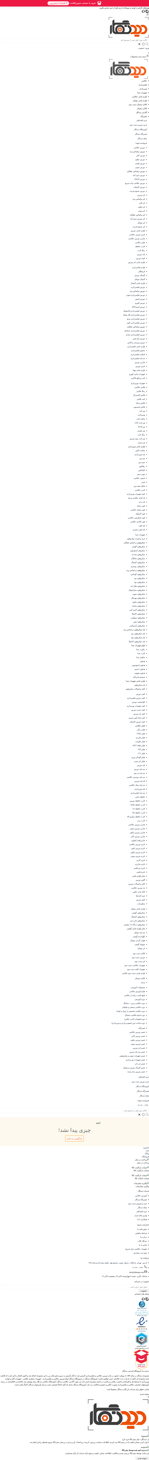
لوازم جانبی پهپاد (138, 370)
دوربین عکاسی (139, 148)
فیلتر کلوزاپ (140, 742)
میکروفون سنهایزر (138, 618)
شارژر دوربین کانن (138, 836)
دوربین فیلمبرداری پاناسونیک (134, 311)
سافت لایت (140, 419)
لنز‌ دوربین (141, 195)
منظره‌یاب (141, 904)
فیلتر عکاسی (140, 242)
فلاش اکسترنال (139, 395)
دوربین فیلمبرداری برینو (136, 319)
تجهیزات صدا (140, 535)
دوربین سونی (140, 167)
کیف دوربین (140, 258)
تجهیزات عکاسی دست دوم (134, 965)
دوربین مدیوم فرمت (137, 191)
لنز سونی (141, 211)
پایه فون (142, 526)
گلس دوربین (140, 880)
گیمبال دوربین (139, 275)
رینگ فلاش (141, 391)
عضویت (144, 1291)
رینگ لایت (141, 250)
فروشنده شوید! (141, 143)
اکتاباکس (141, 470)
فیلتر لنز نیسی (139, 761)
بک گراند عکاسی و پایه (136, 498)
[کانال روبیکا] (143, 11)
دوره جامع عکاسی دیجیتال (135, 1015)
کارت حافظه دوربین (137, 801)
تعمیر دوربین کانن (138, 1036)
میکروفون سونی (138, 594)
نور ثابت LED (140, 423)
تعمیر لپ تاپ (140, 1064)
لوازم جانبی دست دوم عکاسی (133, 973)
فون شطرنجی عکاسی (136, 518)
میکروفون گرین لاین (137, 610)
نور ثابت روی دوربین (137, 439)
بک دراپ (142, 502)
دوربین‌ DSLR (140, 179)
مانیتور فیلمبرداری (138, 350)
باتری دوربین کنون (138, 848)
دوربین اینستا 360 (138, 307)
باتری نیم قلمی (139, 868)
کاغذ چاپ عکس (139, 892)
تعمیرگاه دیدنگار (141, 134)
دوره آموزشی (140, 999)
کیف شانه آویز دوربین (137, 718)
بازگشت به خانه (74, 1138)
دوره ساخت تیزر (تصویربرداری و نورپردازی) (128, 1023)
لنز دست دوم (140, 961)
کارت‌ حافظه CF (138, 809)
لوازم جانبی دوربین (138, 231)
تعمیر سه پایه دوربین (137, 1052)
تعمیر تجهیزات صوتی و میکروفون (132, 1056)
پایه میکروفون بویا (138, 638)
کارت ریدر (141, 821)
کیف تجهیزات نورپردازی (136, 494)
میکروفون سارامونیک (137, 590)
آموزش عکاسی (141, 1196)
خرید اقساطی (141, 120)
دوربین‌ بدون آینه (139, 175)
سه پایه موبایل (139, 933)
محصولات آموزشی (138, 987)
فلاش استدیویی (139, 407)
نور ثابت (142, 411)
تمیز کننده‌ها (140, 896)
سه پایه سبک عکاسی (137, 785)
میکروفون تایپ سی (137, 921)
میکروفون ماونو (139, 602)
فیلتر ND (141, 749)
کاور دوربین (140, 900)
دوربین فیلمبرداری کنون (136, 323)
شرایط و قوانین (141, 1233)
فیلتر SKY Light (139, 745)
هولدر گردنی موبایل (137, 940)
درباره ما (143, 1237)
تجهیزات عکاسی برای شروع (136, 1249)
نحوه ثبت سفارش (140, 1253)
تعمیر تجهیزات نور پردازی (135, 1060)
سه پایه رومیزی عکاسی (136, 777)
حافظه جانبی (140, 797)
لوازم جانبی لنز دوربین (136, 262)
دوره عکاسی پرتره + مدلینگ (134, 1003)
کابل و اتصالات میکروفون (135, 689)
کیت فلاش (141, 399)
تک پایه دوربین (139, 781)
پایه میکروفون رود (138, 634)
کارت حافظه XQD (137, 805)
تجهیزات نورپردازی (138, 383)
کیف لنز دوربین (139, 714)
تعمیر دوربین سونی (137, 1044)
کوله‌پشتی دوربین (138, 702)
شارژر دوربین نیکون (137, 832)
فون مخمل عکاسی (137, 510)
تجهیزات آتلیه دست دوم (136, 969)
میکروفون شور (139, 622)
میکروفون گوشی (138, 547)
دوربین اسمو (140, 299)
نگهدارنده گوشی (139, 936)
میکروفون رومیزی (138, 566)
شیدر (143, 482)
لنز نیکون (141, 207)
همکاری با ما (142, 1219)
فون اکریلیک (140, 514)
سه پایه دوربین (139, 769)
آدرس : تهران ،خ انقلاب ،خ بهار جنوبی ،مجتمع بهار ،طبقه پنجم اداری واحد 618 (118, 1263)
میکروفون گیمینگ (138, 562)
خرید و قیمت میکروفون (136, 539)
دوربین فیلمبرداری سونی (135, 295)
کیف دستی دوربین (138, 710)
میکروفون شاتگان (138, 558)
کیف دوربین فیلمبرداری (136, 698)
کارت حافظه (140, 246)
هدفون (142, 661)
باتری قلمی (140, 872)
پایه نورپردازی (139, 454)
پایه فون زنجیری (139, 530)
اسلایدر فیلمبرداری (138, 354)
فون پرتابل (141, 506)
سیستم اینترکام (139, 677)
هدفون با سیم (140, 669)
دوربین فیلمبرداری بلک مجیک (134, 315)
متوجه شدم (142, 1458)
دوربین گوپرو (140, 303)
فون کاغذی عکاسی (137, 522)
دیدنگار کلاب (142, 1241)
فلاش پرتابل (140, 403)
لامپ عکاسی (140, 490)
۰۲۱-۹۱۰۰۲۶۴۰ (138, 1268)
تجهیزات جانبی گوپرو (137, 374)
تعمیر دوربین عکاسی (137, 1032)
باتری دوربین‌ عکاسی (137, 235)
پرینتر (143, 982)
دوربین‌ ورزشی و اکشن (136, 343)
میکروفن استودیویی (137, 550)
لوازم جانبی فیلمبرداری (136, 346)
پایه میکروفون (139, 685)
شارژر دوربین (140, 362)
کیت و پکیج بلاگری (138, 378)
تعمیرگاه (142, 1028)
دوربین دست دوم (138, 957)
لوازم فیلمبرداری (138, 267)
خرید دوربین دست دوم (138, 125)
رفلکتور (142, 466)
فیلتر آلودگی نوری (138, 757)
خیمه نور (141, 462)
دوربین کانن (140, 155)
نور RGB (141, 427)
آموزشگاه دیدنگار (140, 129)
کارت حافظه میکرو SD (136, 817)
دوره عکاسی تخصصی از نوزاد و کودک (130, 1011)
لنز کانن (142, 203)
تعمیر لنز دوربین (139, 1048)
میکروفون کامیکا (138, 614)
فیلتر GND (141, 734)
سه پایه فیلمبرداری (137, 358)
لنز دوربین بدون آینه (137, 219)
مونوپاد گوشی (139, 944)
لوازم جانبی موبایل (138, 909)
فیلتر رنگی (141, 730)
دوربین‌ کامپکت (139, 187)
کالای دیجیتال (140, 978)
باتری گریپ (140, 860)
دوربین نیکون (140, 159)
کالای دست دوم (139, 953)
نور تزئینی (141, 443)
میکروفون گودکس (138, 574)
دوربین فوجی (140, 163)
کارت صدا (141, 653)
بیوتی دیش (141, 474)
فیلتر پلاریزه (140, 738)
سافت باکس (140, 450)
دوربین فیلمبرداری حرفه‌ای (134, 331)
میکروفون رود (139, 578)
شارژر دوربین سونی (137, 829)
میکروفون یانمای (138, 606)
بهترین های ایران (140, 1215)
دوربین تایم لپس (139, 339)
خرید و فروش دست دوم (137, 1204)
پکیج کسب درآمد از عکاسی (134, 995)
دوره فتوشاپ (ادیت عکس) (134, 1019)
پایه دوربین (141, 254)
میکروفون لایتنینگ (138, 917)
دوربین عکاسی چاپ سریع (135, 183)
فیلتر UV (141, 753)
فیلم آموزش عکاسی (137, 991)
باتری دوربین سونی (137, 856)
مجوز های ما (142, 1229)
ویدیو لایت (141, 415)
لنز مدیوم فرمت (138, 227)
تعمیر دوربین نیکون (137, 1040)
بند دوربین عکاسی (138, 888)
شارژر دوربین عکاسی (136, 239)
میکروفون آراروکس (137, 626)
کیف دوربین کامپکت (137, 722)
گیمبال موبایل (140, 279)
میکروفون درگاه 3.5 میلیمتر (134, 925)
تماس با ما (143, 1245)
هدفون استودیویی (138, 665)
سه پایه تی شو (139, 773)
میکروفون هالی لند (137, 586)
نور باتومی (141, 431)
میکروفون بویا (139, 582)
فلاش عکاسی (139, 387)
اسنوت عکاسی (139, 478)
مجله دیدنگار (142, 138)
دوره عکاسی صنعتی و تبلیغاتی (133, 1007)
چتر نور (142, 458)
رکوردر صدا (140, 649)
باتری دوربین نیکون (137, 852)
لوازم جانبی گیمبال (138, 283)
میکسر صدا (140, 657)
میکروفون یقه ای (138, 554)
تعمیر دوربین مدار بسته (136, 1072)
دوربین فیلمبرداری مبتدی (135, 335)
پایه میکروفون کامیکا (137, 641)
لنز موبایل (141, 223)
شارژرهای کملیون (138, 840)
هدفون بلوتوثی (139, 673)
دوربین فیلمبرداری (138, 287)
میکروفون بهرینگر (138, 598)
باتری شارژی (140, 864)
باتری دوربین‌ (140, 366)
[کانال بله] (147, 11)
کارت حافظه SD (138, 813)
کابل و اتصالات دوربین (136, 884)
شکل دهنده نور (139, 486)
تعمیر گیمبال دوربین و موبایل (134, 1068)
